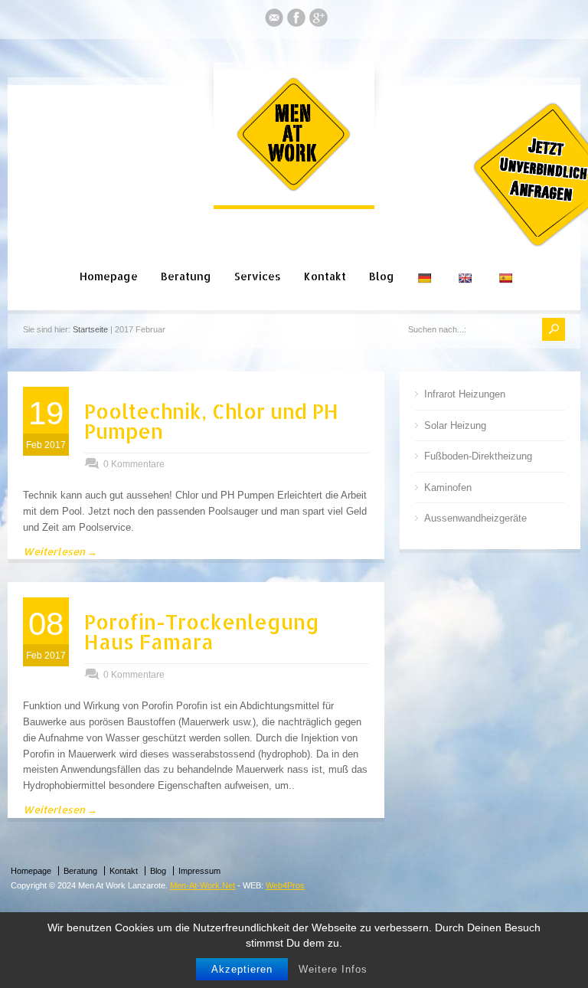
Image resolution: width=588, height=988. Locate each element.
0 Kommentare (134, 464)
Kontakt (325, 276)
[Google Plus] (318, 20)
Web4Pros (285, 885)
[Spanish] (507, 260)
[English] (466, 260)
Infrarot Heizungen (464, 394)
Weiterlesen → (60, 551)
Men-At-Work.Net (202, 885)
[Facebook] (296, 20)
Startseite (90, 329)
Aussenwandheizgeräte (475, 518)
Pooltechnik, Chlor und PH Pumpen (211, 420)
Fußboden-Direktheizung (478, 456)
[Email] (274, 20)
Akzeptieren (242, 969)
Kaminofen (448, 487)
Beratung (186, 276)
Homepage (109, 276)
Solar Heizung (455, 425)
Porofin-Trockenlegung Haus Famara (201, 631)
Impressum (199, 870)
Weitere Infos (333, 969)
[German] (426, 260)
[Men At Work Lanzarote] (294, 189)
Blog (381, 276)
